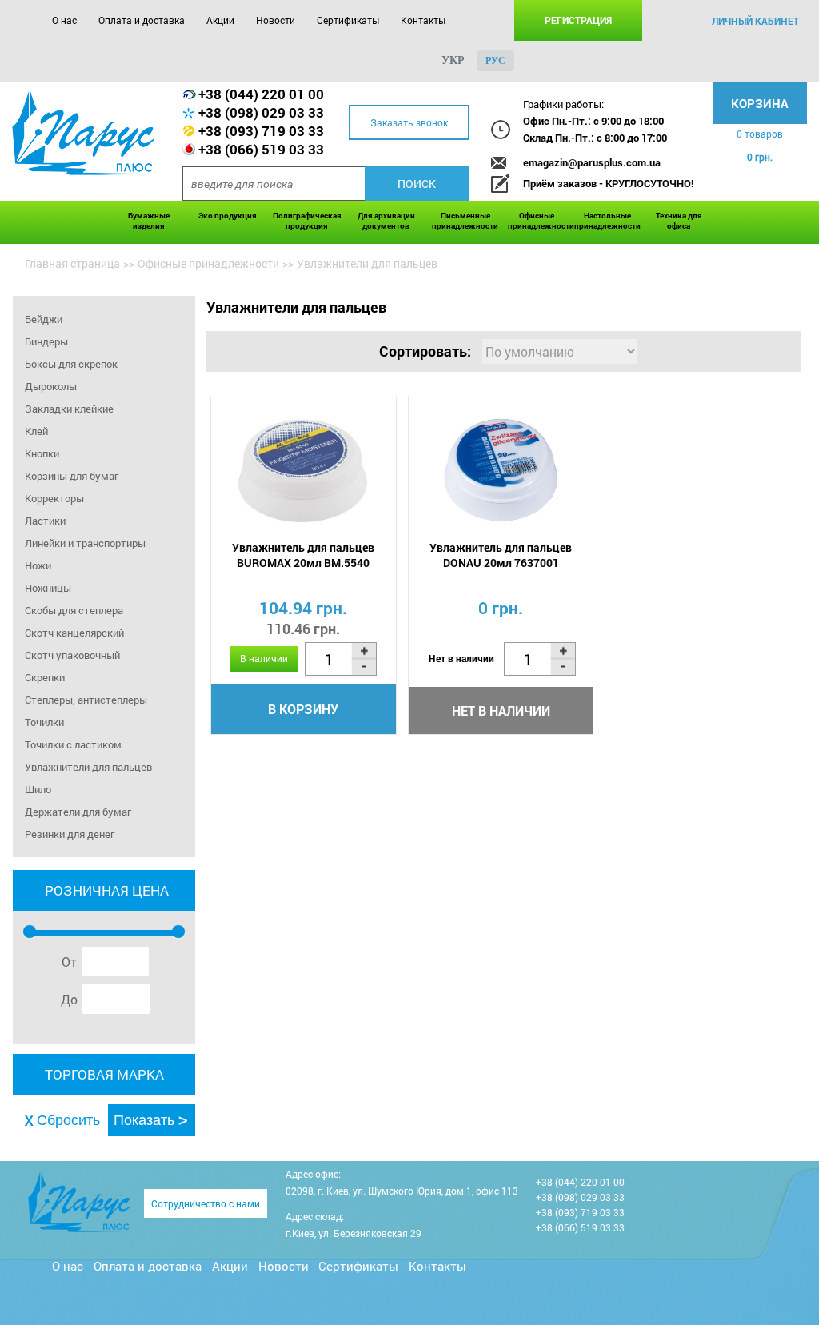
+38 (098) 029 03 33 (261, 112)
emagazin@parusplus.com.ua (592, 162)
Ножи (38, 565)
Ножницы (48, 588)
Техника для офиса (679, 220)
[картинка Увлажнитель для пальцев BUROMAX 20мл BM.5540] (303, 470)
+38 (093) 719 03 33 (261, 131)
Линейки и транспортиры (85, 543)
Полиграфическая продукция (307, 220)
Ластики (45, 520)
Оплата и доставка (141, 20)
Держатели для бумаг (78, 811)
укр (453, 60)
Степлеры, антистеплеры (86, 699)
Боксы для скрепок (71, 364)
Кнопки (42, 453)
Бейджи (43, 319)
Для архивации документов (386, 220)
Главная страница (72, 263)
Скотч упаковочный (72, 655)
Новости (275, 20)
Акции (220, 20)
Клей (36, 431)
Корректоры (54, 498)
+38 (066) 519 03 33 (261, 149)
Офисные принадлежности (537, 220)
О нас (64, 20)
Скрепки (45, 677)
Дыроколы (51, 386)
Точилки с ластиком (73, 744)
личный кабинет (755, 20)
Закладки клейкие (69, 408)
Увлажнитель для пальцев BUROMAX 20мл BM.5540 (303, 555)
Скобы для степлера (74, 610)
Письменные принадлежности (465, 220)
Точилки (44, 722)
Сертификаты (348, 20)
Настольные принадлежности (607, 220)
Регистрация (578, 20)
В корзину (303, 708)
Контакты (423, 20)
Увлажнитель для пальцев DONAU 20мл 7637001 (500, 555)
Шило (38, 789)
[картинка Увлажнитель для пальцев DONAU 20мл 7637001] (501, 470)
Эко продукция (227, 215)
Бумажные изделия (149, 220)
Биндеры (46, 341)
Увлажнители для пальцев (88, 767)
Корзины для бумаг (71, 476)
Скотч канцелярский (74, 632)
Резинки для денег (69, 834)
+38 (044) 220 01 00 (261, 94)
